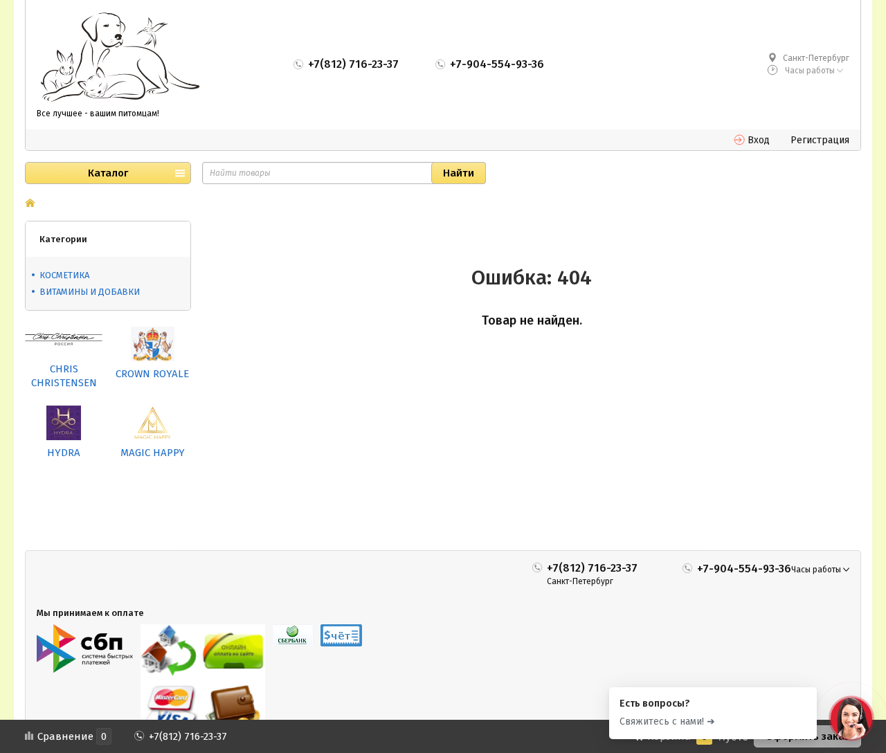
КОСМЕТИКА (64, 275)
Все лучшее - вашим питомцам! (98, 113)
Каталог (108, 173)
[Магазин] (30, 204)
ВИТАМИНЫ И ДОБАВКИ (89, 292)
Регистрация (819, 140)
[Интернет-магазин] (120, 58)
